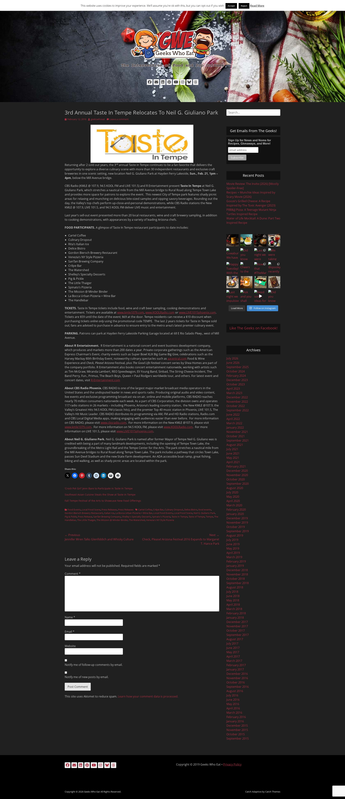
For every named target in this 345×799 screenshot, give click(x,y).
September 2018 (237, 583)
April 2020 (233, 501)
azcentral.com (177, 359)
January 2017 (235, 669)
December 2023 (237, 380)
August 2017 (234, 639)
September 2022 (237, 410)
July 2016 (232, 695)
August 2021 (234, 445)
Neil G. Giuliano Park (204, 513)
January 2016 (235, 721)
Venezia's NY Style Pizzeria (160, 520)
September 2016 (237, 687)
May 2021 (232, 458)
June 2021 (233, 453)
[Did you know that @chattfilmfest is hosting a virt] (274, 296)
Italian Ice (109, 513)
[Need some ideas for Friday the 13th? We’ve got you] (260, 296)
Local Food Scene (91, 509)
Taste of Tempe (197, 516)
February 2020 (236, 510)
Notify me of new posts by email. (87, 677)
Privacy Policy (232, 764)
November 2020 (237, 475)
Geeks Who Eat (92, 791)
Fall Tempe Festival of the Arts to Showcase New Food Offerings (103, 500)
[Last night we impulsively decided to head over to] (232, 296)
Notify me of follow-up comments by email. (94, 665)
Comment (72, 574)
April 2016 (233, 708)
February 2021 (236, 466)
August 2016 (234, 691)
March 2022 (234, 423)
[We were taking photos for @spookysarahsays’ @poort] (274, 254)
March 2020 (234, 505)
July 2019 (232, 540)
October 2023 (235, 384)
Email (69, 632)
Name (70, 617)
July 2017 (232, 643)
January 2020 (235, 514)
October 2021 (235, 436)
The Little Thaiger (86, 520)
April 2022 (233, 419)
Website (70, 646)
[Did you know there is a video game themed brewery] (260, 282)
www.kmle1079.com (130, 312)
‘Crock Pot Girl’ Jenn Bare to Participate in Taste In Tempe (99, 488)
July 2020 (232, 492)
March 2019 (234, 557)
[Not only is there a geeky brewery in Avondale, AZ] (246, 282)
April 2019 (233, 553)
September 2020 (237, 484)
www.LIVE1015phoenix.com (197, 312)
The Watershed (137, 520)
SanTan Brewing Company (107, 516)
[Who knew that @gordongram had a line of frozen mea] (232, 282)
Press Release (85, 516)
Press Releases (109, 509)
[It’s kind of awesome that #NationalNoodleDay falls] (260, 240)
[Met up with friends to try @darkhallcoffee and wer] (274, 240)
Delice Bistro (190, 509)
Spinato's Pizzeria (161, 516)
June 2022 (233, 415)
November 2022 (237, 402)
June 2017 (233, 648)
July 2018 (232, 592)
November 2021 (237, 432)
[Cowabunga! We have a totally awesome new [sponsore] (232, 254)
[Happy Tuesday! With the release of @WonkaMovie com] (232, 268)
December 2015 (237, 726)
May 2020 (232, 497)
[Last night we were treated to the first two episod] (260, 254)
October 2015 (235, 734)
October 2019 (235, 527)
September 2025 (237, 367)
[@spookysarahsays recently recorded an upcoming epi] (274, 268)
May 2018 (232, 600)
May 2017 (232, 652)
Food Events (74, 509)
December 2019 (237, 518)
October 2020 (235, 479)
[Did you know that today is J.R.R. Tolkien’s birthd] (246, 254)
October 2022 (235, 406)
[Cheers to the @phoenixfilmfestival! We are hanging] (246, 268)
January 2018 (235, 618)
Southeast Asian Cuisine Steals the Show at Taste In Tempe (100, 494)
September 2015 (237, 739)
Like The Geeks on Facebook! (253, 328)
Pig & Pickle (71, 516)
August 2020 (234, 488)
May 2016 (232, 704)
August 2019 (234, 535)
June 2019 (233, 544)
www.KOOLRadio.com (159, 312)
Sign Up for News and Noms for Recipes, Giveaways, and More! (249, 142)
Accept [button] (231, 5)
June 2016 (233, 700)
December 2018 (237, 570)
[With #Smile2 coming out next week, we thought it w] (232, 240)
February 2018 (236, 613)
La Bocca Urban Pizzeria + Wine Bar (133, 513)
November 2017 (237, 626)
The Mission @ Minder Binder (112, 520)
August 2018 (234, 587)
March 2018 (234, 609)
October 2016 (235, 682)
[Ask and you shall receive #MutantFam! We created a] (246, 296)
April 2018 (233, 605)
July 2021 (232, 449)
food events (204, 509)
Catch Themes (272, 791)
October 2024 (235, 371)
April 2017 (233, 656)
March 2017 (234, 661)
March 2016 (234, 713)
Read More (257, 5)
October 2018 (235, 579)
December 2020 (237, 471)
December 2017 (237, 622)
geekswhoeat (98, 119)
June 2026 (233, 363)
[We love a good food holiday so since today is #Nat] (246, 240)
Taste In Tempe (180, 516)
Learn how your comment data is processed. (148, 696)
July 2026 (232, 358)
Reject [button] (244, 5)
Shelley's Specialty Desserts (136, 516)
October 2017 (235, 631)
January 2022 (235, 427)
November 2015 (237, 730)
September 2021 (237, 440)
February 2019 (236, 561)
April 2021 (233, 462)
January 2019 (235, 566)
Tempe (209, 516)
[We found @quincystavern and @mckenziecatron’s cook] (274, 282)
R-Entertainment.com (105, 380)
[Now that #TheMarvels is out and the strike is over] (260, 268)
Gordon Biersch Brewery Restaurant (84, 513)
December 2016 (237, 674)
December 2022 (237, 397)
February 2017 (236, 665)
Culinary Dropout (174, 509)
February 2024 (236, 376)
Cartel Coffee (145, 509)
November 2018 (237, 574)
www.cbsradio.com (113, 423)
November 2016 (237, 678)
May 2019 (232, 548)
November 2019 (237, 523)
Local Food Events (163, 513)
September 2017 (237, 635)
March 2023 (234, 393)
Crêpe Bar (158, 509)
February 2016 (236, 717)
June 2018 (233, 596)
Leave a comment (119, 119)
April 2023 (233, 389)
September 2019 (237, 531)
